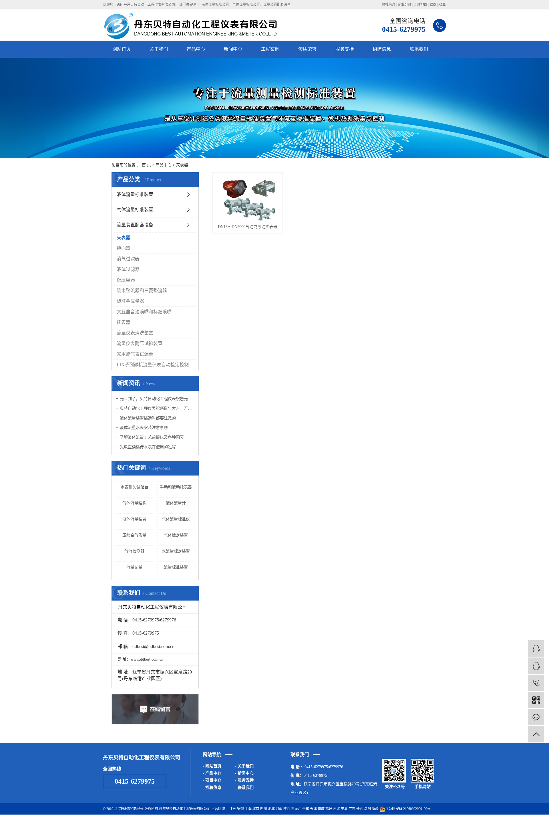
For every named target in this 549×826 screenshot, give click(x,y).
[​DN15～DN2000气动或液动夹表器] (248, 198)
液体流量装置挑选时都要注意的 (148, 418)
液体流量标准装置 (215, 5)
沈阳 (367, 809)
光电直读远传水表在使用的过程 (148, 447)
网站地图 (420, 5)
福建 (328, 809)
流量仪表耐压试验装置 (139, 343)
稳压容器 (126, 280)
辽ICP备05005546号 (129, 809)
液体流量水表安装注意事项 (144, 427)
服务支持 (344, 49)
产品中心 (196, 49)
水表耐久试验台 (134, 487)
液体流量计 (176, 503)
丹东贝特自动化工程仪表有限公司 (420, 820)
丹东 (305, 809)
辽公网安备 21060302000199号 (408, 809)
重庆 (321, 809)
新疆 (375, 809)
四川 (263, 809)
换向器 (123, 248)
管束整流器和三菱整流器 (142, 290)
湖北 (271, 809)
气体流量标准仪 (176, 519)
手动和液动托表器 (176, 487)
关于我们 (159, 49)
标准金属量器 (130, 301)
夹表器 (182, 165)
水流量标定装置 (176, 551)
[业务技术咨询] (536, 648)
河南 (279, 809)
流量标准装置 (176, 567)
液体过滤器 (128, 269)
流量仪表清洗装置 (135, 332)
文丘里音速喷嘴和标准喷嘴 (144, 311)
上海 (248, 809)
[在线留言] (536, 717)
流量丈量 (134, 567)
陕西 (286, 809)
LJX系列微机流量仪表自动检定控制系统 (156, 364)
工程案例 (270, 49)
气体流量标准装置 (246, 5)
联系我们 (419, 49)
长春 (359, 809)
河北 (336, 809)
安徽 (240, 809)
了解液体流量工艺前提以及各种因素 (152, 437)
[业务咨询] (536, 665)
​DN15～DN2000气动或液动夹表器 (247, 227)
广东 (352, 809)
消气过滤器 (128, 258)
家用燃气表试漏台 (135, 354)
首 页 (146, 165)
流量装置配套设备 (277, 5)
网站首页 (121, 49)
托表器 (123, 322)
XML (442, 5)
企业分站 (404, 5)
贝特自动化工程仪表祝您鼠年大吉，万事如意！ (157, 408)
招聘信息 (382, 49)
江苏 (232, 809)
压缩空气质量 (134, 535)
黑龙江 (296, 809)
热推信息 (388, 5)
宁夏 (344, 809)
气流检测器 (134, 551)
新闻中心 (233, 49)
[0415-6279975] (536, 683)
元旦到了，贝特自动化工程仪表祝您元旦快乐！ (157, 399)
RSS (433, 5)
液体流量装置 (134, 519)
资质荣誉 (307, 49)
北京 (255, 809)
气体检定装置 (176, 535)
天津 (313, 809)
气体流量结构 (134, 503)
